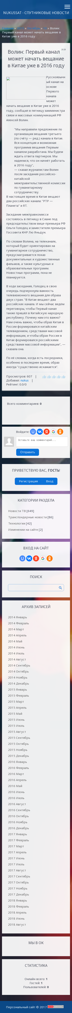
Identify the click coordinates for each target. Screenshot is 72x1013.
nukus (24, 380)
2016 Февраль (18, 768)
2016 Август (17, 804)
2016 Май (15, 786)
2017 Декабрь (18, 894)
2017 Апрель (17, 852)
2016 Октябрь (18, 816)
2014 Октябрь (18, 671)
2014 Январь (17, 617)
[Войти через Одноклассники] (60, 432)
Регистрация (28, 481)
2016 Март (16, 774)
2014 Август (17, 659)
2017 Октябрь (18, 882)
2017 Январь (17, 834)
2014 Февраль (18, 623)
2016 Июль (16, 798)
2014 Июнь (16, 647)
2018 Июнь (16, 918)
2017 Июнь (16, 858)
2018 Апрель (17, 912)
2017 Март (16, 846)
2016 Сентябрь (19, 810)
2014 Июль (16, 653)
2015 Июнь (16, 720)
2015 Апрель (17, 707)
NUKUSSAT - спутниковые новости (36, 12)
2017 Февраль (18, 840)
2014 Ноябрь (17, 677)
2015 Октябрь (18, 744)
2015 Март (16, 701)
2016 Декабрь (18, 828)
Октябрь (33, 28)
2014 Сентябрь (19, 665)
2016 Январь (17, 762)
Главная (8, 28)
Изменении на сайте (23, 529)
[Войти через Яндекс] (47, 432)
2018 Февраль (18, 906)
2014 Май (15, 641)
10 (45, 28)
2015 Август (17, 732)
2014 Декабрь (18, 683)
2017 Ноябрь (17, 888)
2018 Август (17, 924)
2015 (20, 28)
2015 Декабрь (18, 756)
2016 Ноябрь (17, 822)
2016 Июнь (16, 792)
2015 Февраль (18, 695)
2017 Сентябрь (19, 876)
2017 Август (17, 870)
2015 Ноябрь (17, 750)
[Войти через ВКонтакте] (40, 432)
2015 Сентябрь (19, 738)
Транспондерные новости (27, 517)
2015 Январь (17, 689)
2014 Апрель (17, 635)
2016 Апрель (17, 780)
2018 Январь (17, 900)
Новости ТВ (17, 511)
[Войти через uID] (33, 432)
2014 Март (16, 629)
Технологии (16, 523)
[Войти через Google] (53, 432)
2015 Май (15, 713)
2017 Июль (16, 864)
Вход (49, 481)
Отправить (27, 452)
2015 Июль (16, 726)
